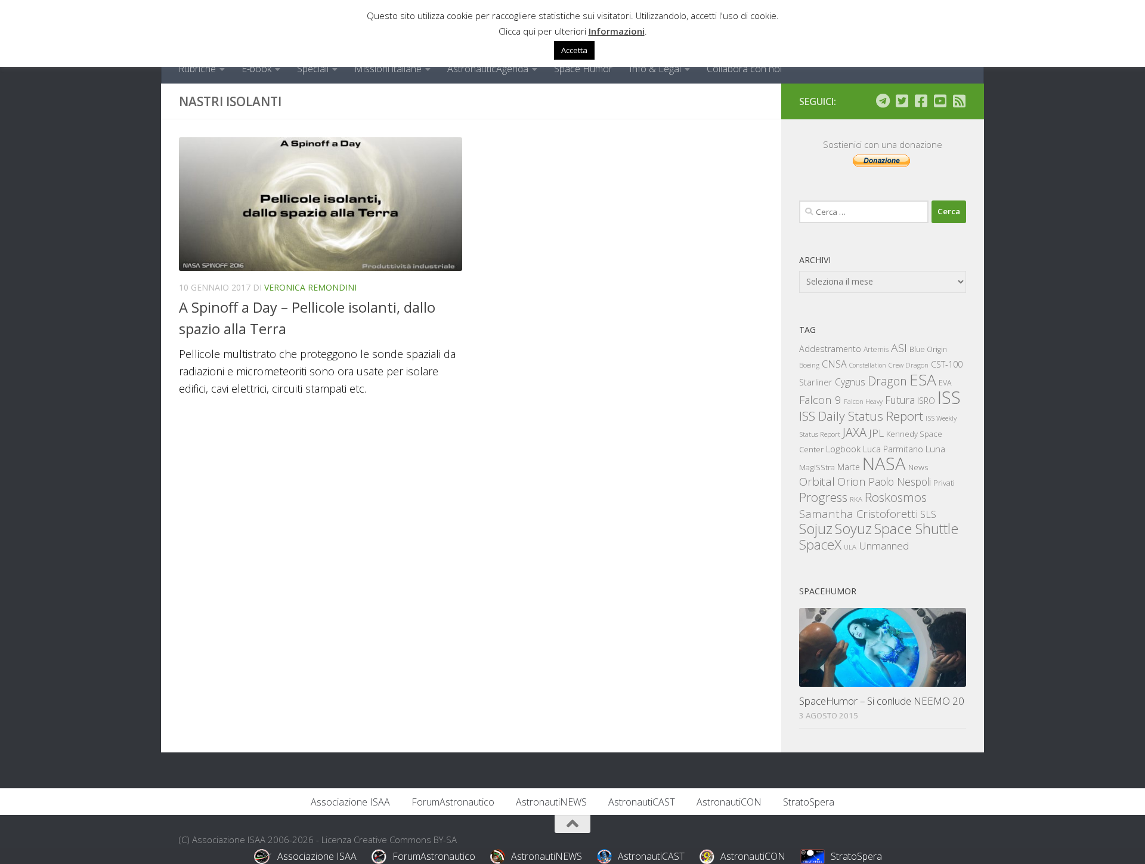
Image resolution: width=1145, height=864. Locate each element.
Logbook (843, 449)
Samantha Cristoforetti (858, 513)
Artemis (876, 349)
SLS (928, 514)
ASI (899, 348)
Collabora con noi (744, 68)
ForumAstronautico (452, 802)
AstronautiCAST (641, 802)
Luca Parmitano (893, 449)
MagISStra (817, 467)
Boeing (809, 364)
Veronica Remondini (310, 287)
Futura (900, 400)
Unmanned (884, 546)
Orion (851, 481)
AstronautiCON (729, 802)
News (918, 467)
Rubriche (197, 68)
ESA (922, 379)
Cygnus (850, 381)
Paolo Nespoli (899, 481)
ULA (850, 546)
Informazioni (617, 31)
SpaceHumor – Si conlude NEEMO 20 (881, 701)
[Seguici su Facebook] (921, 101)
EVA (945, 383)
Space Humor (583, 68)
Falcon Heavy (863, 401)
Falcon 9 (820, 399)
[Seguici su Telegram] (882, 101)
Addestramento (830, 348)
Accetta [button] (574, 50)
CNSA (834, 364)
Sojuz (816, 528)
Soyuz (853, 528)
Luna (935, 449)
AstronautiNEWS (551, 802)
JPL (876, 433)
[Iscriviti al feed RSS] (959, 101)
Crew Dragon (909, 364)
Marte (848, 467)
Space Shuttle (916, 528)
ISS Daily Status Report (861, 416)
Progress (823, 497)
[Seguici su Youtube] (940, 101)
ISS (949, 397)
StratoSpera (808, 802)
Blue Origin (928, 349)
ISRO (926, 400)
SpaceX (820, 544)
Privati (944, 482)
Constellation (867, 365)
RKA (856, 499)
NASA (884, 464)
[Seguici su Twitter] (902, 101)
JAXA (855, 432)
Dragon (887, 381)
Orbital (817, 481)
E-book (256, 68)
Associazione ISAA (350, 802)
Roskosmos (896, 497)
